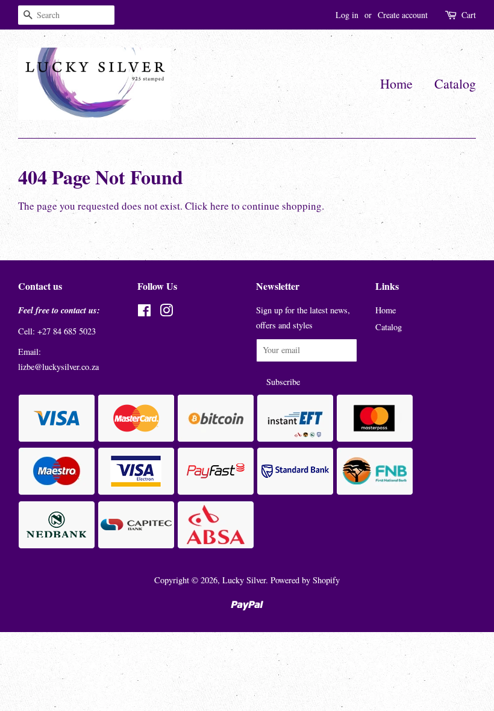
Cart (468, 14)
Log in (347, 14)
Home (396, 83)
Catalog (455, 83)
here (219, 206)
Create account (403, 14)
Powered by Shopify (305, 580)
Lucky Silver (244, 580)
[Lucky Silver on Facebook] (144, 312)
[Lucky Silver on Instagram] (166, 312)
